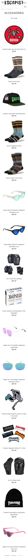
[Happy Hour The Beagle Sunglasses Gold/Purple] (14, 330)
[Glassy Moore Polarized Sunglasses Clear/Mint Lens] (14, 195)
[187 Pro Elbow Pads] (14, 466)
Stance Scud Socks (14, 81)
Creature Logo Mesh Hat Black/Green (14, 113)
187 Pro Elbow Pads (14, 480)
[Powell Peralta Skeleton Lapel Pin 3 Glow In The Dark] (14, 399)
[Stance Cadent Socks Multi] (14, 163)
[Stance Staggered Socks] (14, 131)
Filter (15, 18)
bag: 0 (24, 2)
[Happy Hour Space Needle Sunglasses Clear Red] (14, 532)
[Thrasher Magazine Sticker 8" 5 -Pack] (14, 433)
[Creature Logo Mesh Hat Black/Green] (14, 99)
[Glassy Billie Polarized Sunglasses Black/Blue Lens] (14, 230)
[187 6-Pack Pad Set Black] (14, 264)
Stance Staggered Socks (14, 146)
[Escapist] (14, 3)
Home (2, 9)
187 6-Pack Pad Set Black (14, 278)
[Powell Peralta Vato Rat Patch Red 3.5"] (14, 35)
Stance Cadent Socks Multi (14, 178)
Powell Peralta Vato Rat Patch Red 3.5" (14, 49)
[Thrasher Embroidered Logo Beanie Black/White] (14, 498)
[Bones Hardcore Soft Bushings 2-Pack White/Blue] (14, 296)
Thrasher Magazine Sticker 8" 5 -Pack (14, 448)
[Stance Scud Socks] (14, 67)
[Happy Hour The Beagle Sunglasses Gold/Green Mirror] (14, 365)
